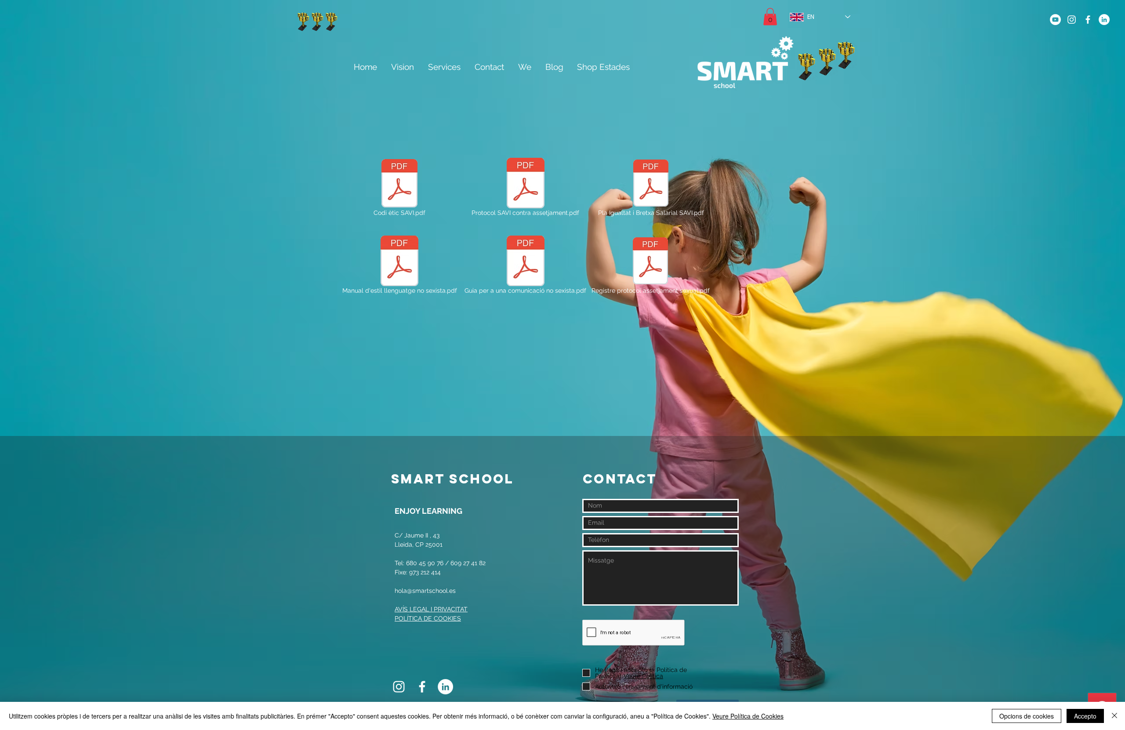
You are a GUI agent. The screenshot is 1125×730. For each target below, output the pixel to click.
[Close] (1114, 716)
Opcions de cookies (1026, 716)
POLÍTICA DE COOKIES (428, 618)
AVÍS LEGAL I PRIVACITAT (431, 609)
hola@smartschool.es (425, 590)
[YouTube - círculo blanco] (1055, 19)
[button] (770, 16)
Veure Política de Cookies (748, 716)
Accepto (1085, 716)
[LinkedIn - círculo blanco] (1104, 19)
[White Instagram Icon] (1071, 19)
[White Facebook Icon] (1087, 19)
